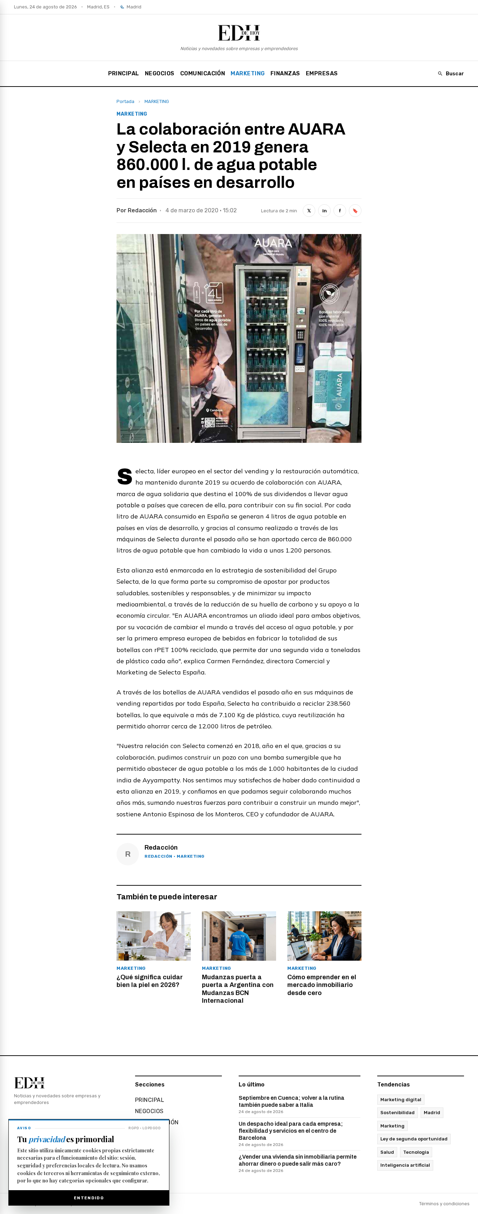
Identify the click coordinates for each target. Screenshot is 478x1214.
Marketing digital (400, 1099)
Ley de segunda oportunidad (414, 1138)
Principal (123, 73)
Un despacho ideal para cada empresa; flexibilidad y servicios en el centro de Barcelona (291, 1134)
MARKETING (248, 73)
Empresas (322, 73)
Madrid (432, 1112)
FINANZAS (285, 73)
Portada (125, 101)
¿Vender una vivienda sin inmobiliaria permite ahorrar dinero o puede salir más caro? (298, 1163)
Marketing (392, 1126)
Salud (387, 1152)
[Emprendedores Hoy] (239, 32)
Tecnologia (416, 1152)
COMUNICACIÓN (202, 73)
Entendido (89, 1197)
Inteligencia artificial (405, 1165)
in (324, 210)
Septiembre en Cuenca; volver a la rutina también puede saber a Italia (291, 1104)
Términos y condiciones (444, 1203)
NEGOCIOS (160, 73)
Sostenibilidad (397, 1112)
